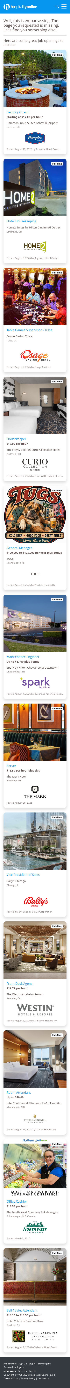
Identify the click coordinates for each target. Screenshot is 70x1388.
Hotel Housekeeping (21, 221)
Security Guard (18, 112)
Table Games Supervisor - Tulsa (29, 330)
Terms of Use (11, 1378)
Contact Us (44, 1378)
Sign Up (22, 1363)
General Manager (19, 548)
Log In (32, 1363)
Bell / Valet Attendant (22, 1310)
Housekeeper (16, 439)
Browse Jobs (44, 1363)
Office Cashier (17, 1201)
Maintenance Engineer (23, 657)
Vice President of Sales (23, 875)
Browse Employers (14, 1367)
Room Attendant (19, 1092)
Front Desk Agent (19, 983)
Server (11, 766)
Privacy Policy (28, 1378)
